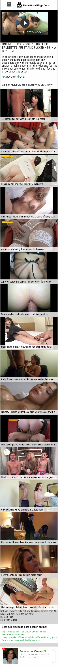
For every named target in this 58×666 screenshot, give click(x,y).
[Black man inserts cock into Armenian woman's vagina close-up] (29, 463)
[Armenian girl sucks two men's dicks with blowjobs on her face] (29, 138)
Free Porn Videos (8, 619)
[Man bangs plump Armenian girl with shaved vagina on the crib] (29, 431)
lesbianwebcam (32, 640)
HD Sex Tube (6, 616)
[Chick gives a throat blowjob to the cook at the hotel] (29, 333)
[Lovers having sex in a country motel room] (29, 561)
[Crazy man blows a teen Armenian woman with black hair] (29, 528)
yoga (52, 637)
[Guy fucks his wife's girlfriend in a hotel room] (29, 496)
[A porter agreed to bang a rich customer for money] (29, 268)
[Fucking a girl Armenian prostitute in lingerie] (29, 170)
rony (18, 631)
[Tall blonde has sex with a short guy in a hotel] (29, 105)
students (10, 631)
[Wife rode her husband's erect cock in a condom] (29, 300)
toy (3, 631)
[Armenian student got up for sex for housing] (29, 235)
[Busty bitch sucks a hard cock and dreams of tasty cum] (29, 203)
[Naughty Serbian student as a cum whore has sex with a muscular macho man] (29, 398)
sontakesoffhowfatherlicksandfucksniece (28, 637)
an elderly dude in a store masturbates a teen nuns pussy (24, 634)
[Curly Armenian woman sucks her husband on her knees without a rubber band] (29, 366)
